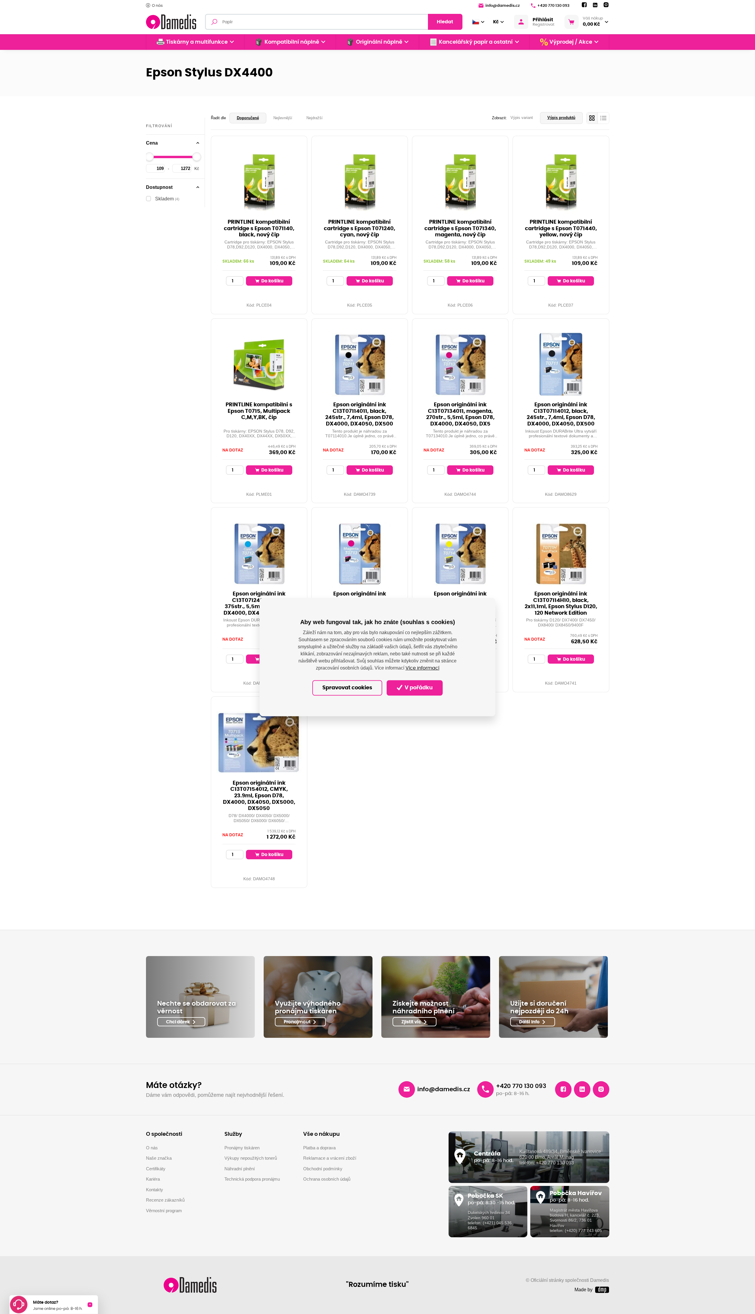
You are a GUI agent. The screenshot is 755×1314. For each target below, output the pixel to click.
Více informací (422, 668)
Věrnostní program (164, 1210)
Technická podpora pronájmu (252, 1179)
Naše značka (159, 1158)
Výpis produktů (561, 118)
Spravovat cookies (347, 687)
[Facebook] (584, 5)
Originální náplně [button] (379, 42)
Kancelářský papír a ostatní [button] (476, 42)
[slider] (149, 156)
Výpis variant (522, 118)
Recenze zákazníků (165, 1199)
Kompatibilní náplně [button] (292, 42)
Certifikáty (155, 1168)
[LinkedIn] (595, 5)
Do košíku (271, 281)
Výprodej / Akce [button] (570, 42)
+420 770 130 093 (553, 6)
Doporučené (248, 118)
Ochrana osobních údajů (326, 1179)
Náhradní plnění (239, 1168)
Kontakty (154, 1189)
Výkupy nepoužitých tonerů (250, 1158)
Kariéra (153, 1179)
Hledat (445, 21)
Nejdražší (314, 118)
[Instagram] (606, 5)
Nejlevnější (282, 118)
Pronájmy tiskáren (242, 1147)
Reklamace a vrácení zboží (329, 1158)
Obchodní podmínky (322, 1168)
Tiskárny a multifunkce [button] (197, 42)
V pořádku (418, 687)
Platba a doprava (319, 1147)
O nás (157, 6)
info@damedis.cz (502, 6)
